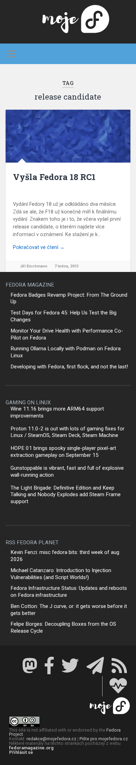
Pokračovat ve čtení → (39, 247)
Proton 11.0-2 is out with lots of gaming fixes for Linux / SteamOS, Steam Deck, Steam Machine (67, 432)
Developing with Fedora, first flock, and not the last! (69, 367)
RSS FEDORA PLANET (32, 542)
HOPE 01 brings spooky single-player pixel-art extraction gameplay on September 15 (63, 451)
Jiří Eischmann (33, 266)
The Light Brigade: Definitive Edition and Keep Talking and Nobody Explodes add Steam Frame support (65, 495)
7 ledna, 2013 (66, 266)
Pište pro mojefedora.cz (104, 738)
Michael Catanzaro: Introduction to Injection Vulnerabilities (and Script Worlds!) (60, 573)
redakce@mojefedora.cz (51, 738)
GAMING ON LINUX (28, 402)
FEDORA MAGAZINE (30, 285)
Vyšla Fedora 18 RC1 (54, 176)
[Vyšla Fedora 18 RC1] (68, 136)
